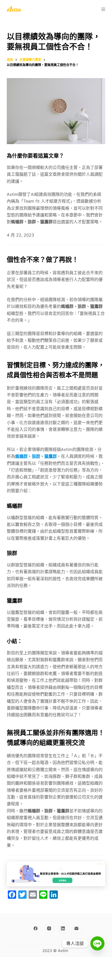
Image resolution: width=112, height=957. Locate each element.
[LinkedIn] (63, 928)
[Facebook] (35, 928)
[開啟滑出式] (103, 9)
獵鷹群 (50, 456)
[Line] (97, 943)
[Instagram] (49, 928)
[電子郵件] (77, 928)
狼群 (36, 456)
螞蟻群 (21, 456)
